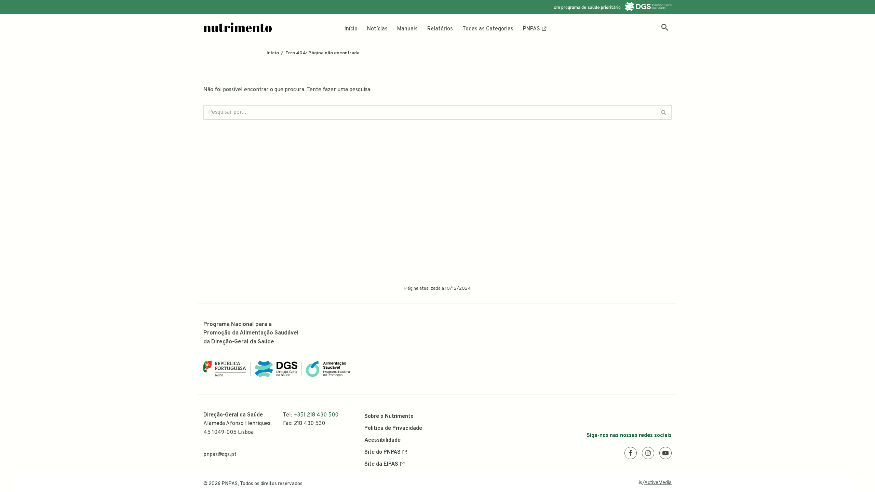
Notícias (377, 29)
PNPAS (531, 29)
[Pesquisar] (664, 27)
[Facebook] (630, 453)
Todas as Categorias (487, 29)
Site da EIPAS (381, 464)
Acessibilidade (382, 440)
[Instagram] (648, 453)
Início (351, 29)
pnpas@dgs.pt (220, 454)
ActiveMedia (658, 483)
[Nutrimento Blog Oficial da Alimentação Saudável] (237, 27)
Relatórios (440, 29)
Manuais (407, 29)
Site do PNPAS (382, 452)
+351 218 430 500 (316, 415)
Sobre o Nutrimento (389, 416)
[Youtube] (665, 453)
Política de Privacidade (393, 428)
